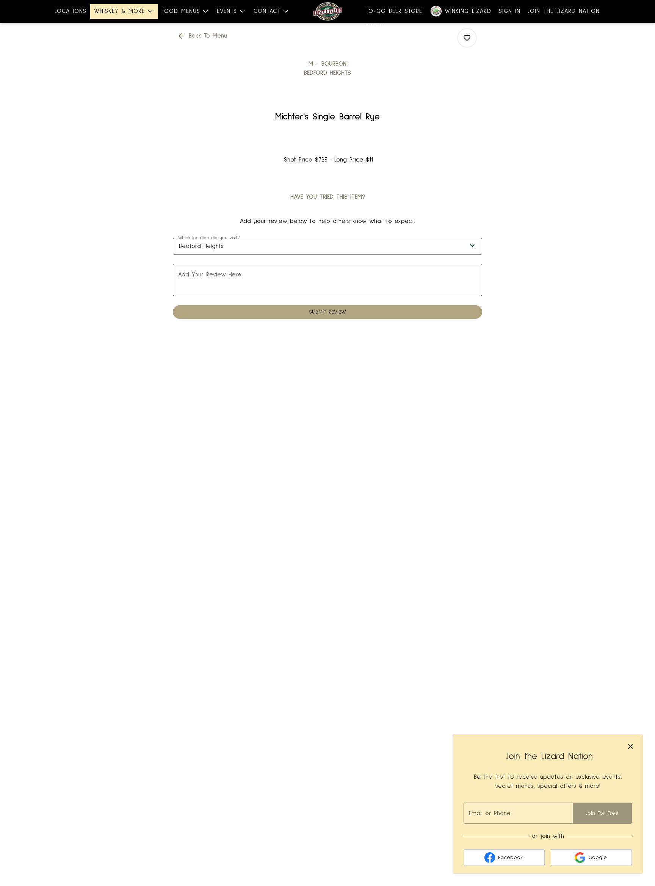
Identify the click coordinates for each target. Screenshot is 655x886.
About (375, 26)
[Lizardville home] (327, 11)
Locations (70, 11)
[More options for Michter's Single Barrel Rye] (467, 38)
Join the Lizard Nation (564, 11)
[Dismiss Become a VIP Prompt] (630, 746)
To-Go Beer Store (393, 11)
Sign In (509, 11)
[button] (124, 11)
